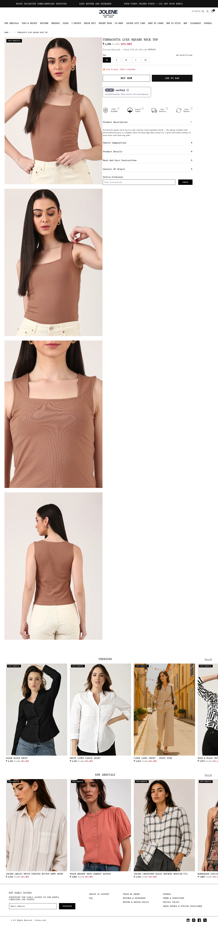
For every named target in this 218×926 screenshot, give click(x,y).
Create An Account (99, 894)
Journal (167, 894)
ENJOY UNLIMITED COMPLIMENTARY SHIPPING (41, 4)
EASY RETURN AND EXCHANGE (95, 4)
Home (6, 32)
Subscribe (67, 906)
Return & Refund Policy (136, 902)
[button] (212, 11)
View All (208, 659)
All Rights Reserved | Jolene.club (29, 920)
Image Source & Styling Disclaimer (182, 906)
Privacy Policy (171, 902)
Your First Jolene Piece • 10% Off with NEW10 (153, 4)
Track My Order (131, 894)
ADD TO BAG (36, 758)
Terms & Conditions (173, 898)
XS (107, 60)
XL (145, 60)
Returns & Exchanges (134, 898)
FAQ (91, 898)
